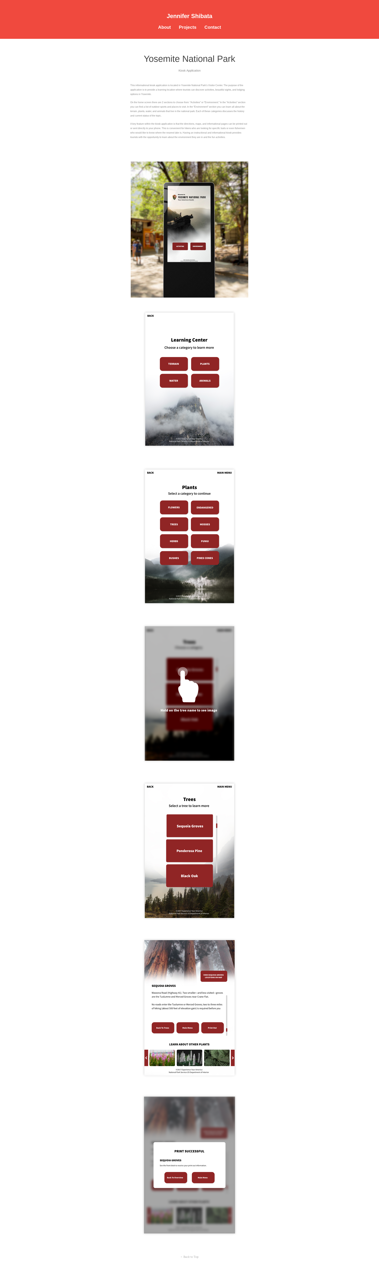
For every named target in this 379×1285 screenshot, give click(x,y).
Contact (212, 27)
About (164, 27)
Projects (187, 27)
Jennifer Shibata (189, 16)
